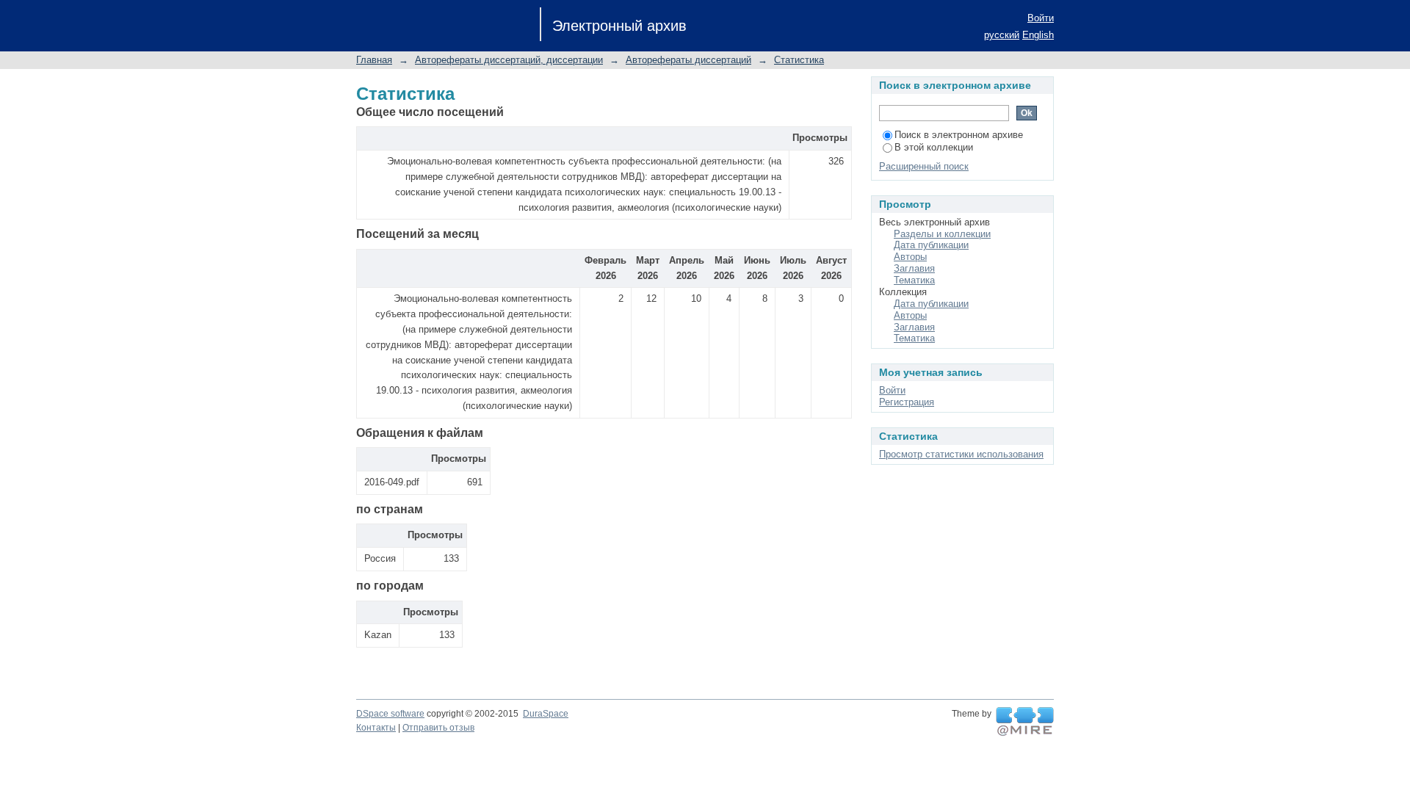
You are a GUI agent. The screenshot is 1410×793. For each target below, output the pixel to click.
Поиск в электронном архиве (958, 134)
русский (1001, 34)
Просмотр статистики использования (961, 454)
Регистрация (906, 402)
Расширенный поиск (924, 166)
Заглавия (914, 268)
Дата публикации (931, 244)
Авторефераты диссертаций (688, 59)
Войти (1040, 17)
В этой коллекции (933, 147)
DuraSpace (545, 714)
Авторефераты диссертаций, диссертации (509, 59)
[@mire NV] (1025, 722)
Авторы (910, 256)
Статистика (799, 59)
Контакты (376, 728)
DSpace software (390, 714)
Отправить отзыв (438, 728)
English (1038, 34)
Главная (374, 59)
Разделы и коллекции (942, 233)
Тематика (914, 280)
